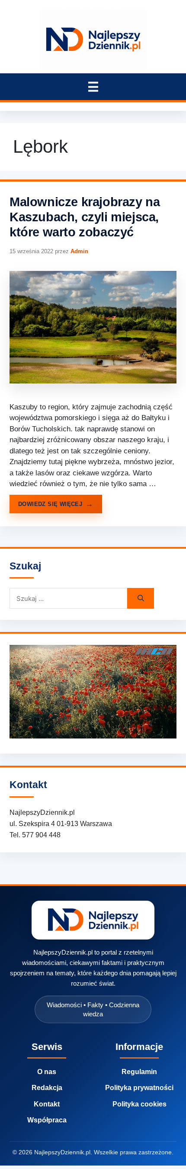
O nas (46, 1071)
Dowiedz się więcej (50, 504)
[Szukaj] (140, 598)
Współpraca (47, 1120)
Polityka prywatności (139, 1087)
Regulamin (139, 1071)
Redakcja (47, 1087)
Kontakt (47, 1104)
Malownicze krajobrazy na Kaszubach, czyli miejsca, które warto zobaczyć (85, 217)
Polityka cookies (139, 1104)
